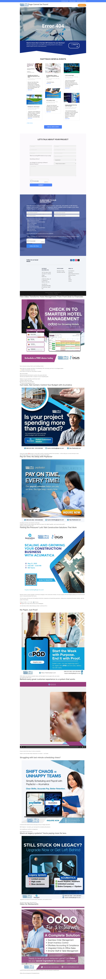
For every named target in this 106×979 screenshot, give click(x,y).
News (69, 278)
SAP (35, 109)
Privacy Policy (51, 294)
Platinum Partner (72, 275)
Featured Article (30, 79)
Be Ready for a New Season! (33, 106)
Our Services (65, 5)
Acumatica (66, 108)
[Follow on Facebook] (71, 260)
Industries (70, 272)
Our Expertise (50, 5)
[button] (53, 715)
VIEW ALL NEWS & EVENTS (53, 126)
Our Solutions (71, 270)
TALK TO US (75, 45)
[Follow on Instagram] (76, 260)
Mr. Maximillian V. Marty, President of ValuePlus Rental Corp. (52, 76)
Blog (40, 78)
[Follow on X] (79, 260)
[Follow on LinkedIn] (74, 260)
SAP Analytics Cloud (50, 100)
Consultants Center (64, 1)
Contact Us (82, 5)
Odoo (34, 79)
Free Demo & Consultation (81, 1)
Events (66, 77)
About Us (73, 5)
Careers (70, 279)
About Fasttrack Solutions (73, 273)
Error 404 (53, 25)
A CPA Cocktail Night (69, 75)
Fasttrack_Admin (31, 78)
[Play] (21, 747)
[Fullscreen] (84, 747)
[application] (53, 715)
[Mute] (82, 747)
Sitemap (56, 294)
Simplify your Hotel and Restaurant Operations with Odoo (34, 76)
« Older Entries (29, 123)
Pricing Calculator (72, 1)
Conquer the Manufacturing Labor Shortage (71, 105)
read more (30, 89)
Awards (70, 281)
